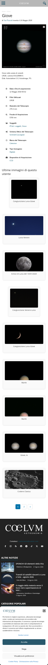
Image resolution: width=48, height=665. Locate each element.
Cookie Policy (13, 661)
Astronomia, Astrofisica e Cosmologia (28, 593)
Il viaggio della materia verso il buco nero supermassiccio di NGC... (29, 587)
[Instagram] (11, 546)
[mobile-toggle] (3, 3)
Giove (24, 126)
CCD (11, 161)
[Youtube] (42, 546)
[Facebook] (6, 546)
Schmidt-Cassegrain (17, 135)
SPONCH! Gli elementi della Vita (30, 564)
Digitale (12, 152)
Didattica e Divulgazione (24, 567)
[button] (44, 611)
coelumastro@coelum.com (28, 541)
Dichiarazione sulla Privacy (28, 661)
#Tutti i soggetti (15, 126)
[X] (37, 546)
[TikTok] (32, 546)
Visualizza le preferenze (24, 656)
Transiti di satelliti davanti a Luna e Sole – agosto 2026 (30, 575)
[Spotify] (21, 546)
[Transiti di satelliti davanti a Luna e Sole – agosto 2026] (7, 578)
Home (4, 11)
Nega (24, 649)
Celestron (13, 143)
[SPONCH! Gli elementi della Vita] (7, 567)
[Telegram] (27, 546)
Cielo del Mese (21, 580)
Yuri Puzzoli (8, 20)
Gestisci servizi (23, 635)
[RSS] (16, 546)
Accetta (24, 642)
